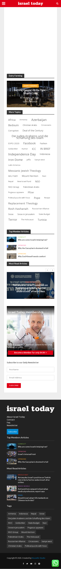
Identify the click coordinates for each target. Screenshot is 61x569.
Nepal (10, 181)
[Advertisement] (30, 40)
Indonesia (45, 154)
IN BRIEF (45, 148)
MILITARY (13, 176)
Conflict (22, 237)
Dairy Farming (30, 86)
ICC (34, 149)
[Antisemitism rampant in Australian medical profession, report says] (12, 488)
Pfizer (31, 192)
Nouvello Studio (38, 558)
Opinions (22, 245)
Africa (12, 119)
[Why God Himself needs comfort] (12, 256)
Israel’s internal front (27, 454)
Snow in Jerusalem (26, 214)
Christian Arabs (30, 125)
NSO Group (13, 186)
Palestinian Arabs (31, 186)
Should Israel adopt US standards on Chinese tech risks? (33, 499)
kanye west (40, 159)
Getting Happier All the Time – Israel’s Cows (30, 92)
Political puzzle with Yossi (19, 197)
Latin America (14, 165)
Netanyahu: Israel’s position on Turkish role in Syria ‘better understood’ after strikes (30, 288)
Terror (12, 219)
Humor (25, 148)
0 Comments (31, 101)
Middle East (30, 282)
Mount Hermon (30, 176)
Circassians (46, 125)
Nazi (44, 176)
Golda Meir (13, 148)
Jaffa (29, 159)
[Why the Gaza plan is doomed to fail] (12, 247)
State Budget (44, 214)
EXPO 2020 (13, 143)
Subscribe (12, 431)
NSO (37, 181)
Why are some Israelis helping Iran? (32, 240)
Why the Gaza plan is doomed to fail (33, 248)
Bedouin (13, 125)
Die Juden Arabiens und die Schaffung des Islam (30, 137)
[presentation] (47, 270)
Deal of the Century (33, 130)
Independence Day (22, 154)
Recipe (47, 197)
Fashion (43, 143)
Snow (10, 214)
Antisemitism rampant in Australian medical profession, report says (33, 490)
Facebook (29, 143)
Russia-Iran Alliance (40, 208)
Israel (20, 495)
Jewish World (24, 486)
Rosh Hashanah (18, 208)
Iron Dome (15, 160)
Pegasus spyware (16, 192)
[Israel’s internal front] (12, 453)
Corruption (13, 130)
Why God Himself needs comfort (32, 256)
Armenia (23, 119)
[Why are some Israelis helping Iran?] (12, 239)
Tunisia (42, 219)
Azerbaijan (39, 120)
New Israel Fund (24, 181)
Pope (37, 198)
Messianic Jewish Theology (24, 170)
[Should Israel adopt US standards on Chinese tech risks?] (12, 497)
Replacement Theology (23, 203)
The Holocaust (27, 219)
